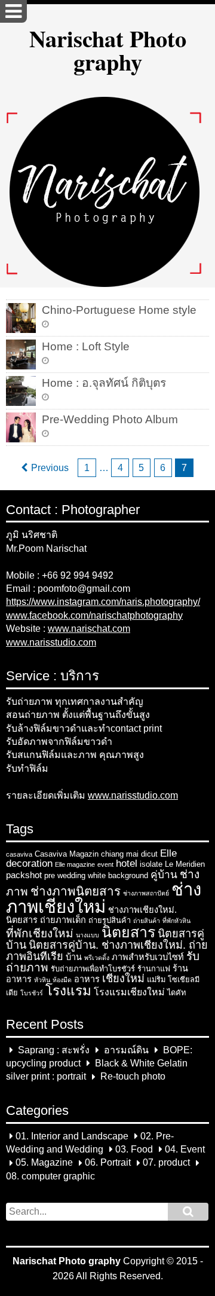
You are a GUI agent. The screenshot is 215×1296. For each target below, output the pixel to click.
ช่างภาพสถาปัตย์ (146, 893)
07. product (166, 1163)
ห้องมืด (62, 979)
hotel (126, 863)
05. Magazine (44, 1163)
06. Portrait (108, 1163)
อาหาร (87, 979)
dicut (149, 853)
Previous (50, 468)
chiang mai (120, 853)
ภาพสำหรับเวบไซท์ (148, 957)
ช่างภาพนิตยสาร (75, 891)
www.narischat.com (89, 628)
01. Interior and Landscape (72, 1136)
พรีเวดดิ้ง (96, 957)
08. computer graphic (50, 1176)
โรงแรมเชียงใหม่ (129, 992)
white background (118, 875)
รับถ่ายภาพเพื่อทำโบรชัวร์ (93, 968)
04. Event (185, 1149)
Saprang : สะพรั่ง (54, 1050)
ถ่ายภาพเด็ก (63, 920)
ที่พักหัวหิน (176, 920)
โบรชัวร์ (31, 993)
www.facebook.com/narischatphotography (94, 615)
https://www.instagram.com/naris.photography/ (103, 602)
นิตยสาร (128, 932)
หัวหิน (42, 979)
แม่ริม (156, 979)
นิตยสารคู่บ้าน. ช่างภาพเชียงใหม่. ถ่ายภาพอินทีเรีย (107, 950)
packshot (24, 875)
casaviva (19, 854)
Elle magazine (75, 864)
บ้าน (74, 957)
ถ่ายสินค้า (146, 920)
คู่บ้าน (163, 875)
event (105, 864)
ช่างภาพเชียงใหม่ (103, 897)
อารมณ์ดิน (126, 1050)
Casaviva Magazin (67, 853)
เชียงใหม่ (123, 979)
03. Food (134, 1149)
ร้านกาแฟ (153, 968)
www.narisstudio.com (51, 642)
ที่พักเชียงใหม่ (39, 933)
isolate (151, 864)
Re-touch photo (132, 1077)
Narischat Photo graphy (107, 50)
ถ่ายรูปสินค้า (109, 920)
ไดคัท (176, 992)
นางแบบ (87, 935)
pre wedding (64, 875)
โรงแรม (68, 990)
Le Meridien (185, 864)
